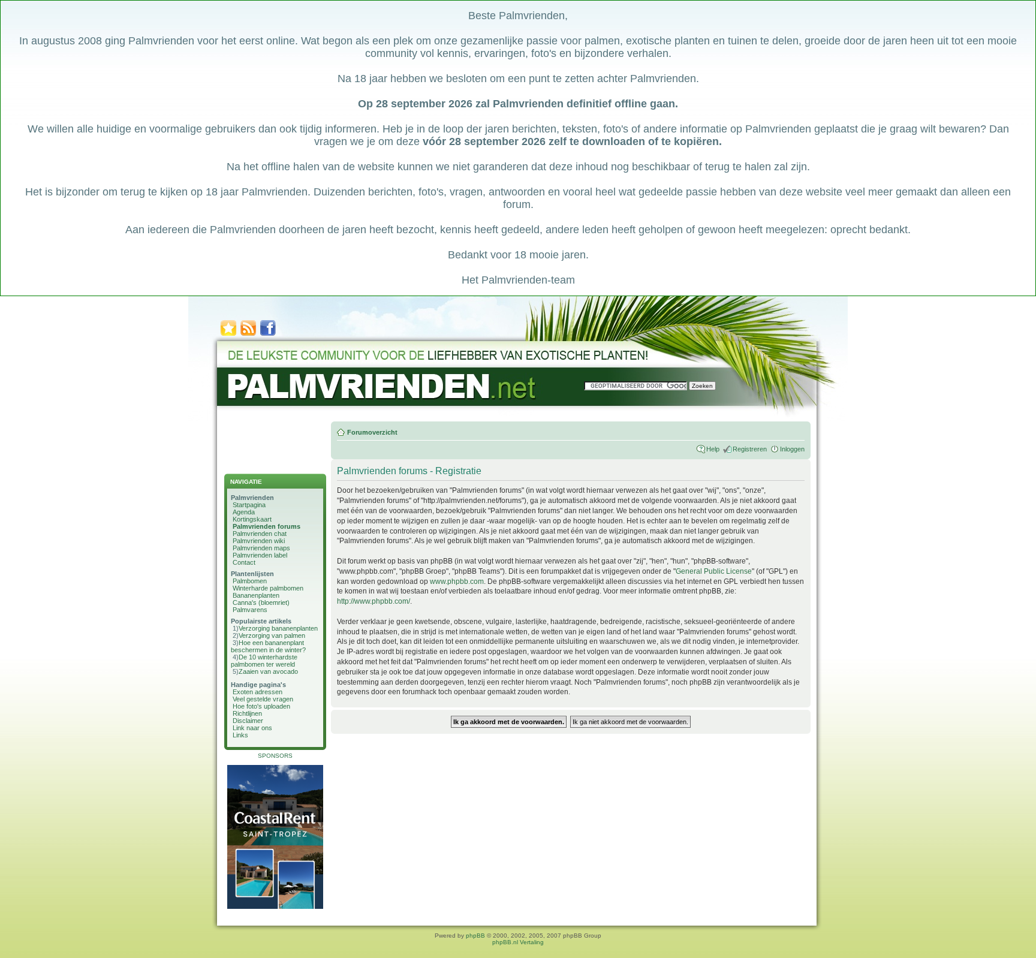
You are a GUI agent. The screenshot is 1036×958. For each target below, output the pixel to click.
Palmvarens (250, 609)
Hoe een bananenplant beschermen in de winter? (268, 646)
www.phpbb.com (457, 581)
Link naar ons (252, 727)
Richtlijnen (247, 713)
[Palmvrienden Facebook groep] (268, 335)
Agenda (244, 512)
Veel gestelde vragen (263, 699)
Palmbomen (250, 581)
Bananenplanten (256, 595)
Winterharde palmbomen (268, 588)
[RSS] (248, 335)
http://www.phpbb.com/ (373, 601)
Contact (244, 562)
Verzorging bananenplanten (278, 628)
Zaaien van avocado (268, 671)
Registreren (750, 449)
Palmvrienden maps (261, 548)
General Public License (714, 571)
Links (240, 735)
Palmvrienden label (260, 555)
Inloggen (792, 449)
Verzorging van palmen (272, 635)
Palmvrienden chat (260, 533)
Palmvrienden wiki (259, 540)
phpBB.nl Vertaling (518, 942)
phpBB (475, 935)
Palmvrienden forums (266, 526)
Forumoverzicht (372, 432)
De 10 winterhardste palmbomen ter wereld (264, 660)
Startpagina (249, 504)
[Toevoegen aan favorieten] (228, 335)
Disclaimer (248, 720)
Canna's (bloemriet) (261, 602)
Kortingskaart (252, 519)
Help (712, 449)
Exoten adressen (257, 691)
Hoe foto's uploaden (261, 706)
